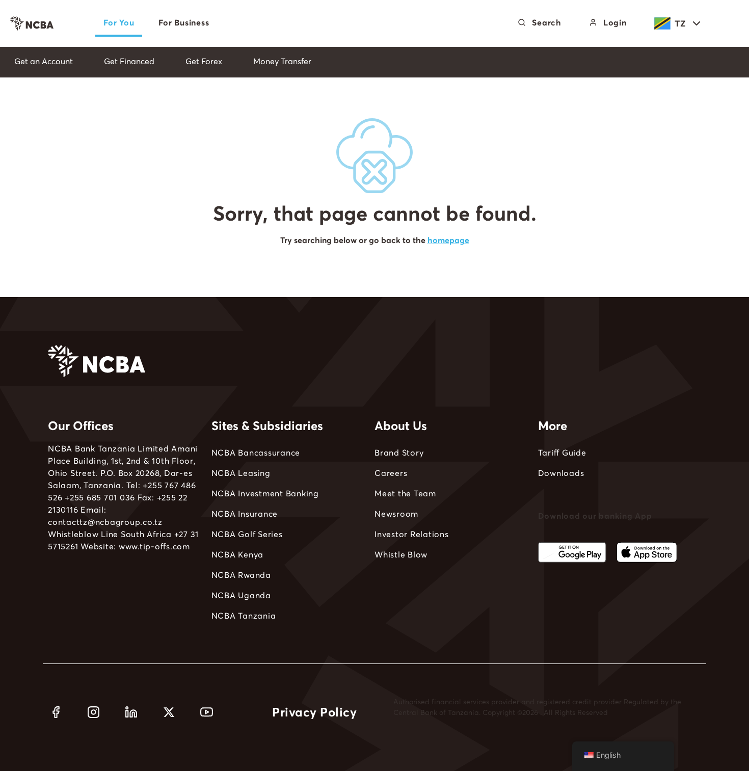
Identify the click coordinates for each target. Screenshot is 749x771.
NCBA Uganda (241, 595)
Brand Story (398, 452)
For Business (183, 22)
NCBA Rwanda (241, 575)
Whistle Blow (400, 554)
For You (118, 22)
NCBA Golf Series (247, 534)
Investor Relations (411, 534)
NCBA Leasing (241, 473)
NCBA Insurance (244, 514)
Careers (390, 473)
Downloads (561, 473)
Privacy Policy (314, 712)
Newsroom (396, 514)
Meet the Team (405, 493)
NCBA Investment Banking (265, 493)
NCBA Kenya (237, 554)
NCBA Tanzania (243, 615)
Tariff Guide (562, 452)
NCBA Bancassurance (256, 452)
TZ (680, 23)
